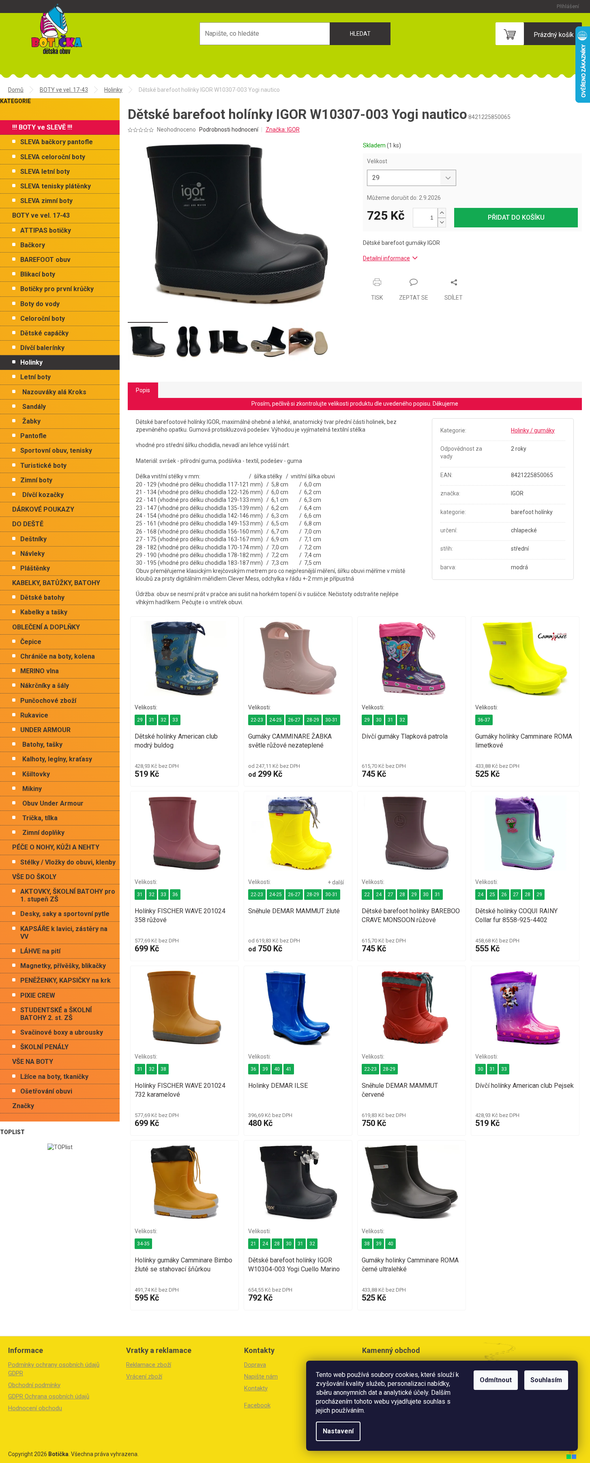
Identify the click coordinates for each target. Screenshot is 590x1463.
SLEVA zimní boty (46, 201)
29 (140, 720)
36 (175, 894)
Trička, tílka (40, 818)
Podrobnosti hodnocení (228, 129)
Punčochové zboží (48, 700)
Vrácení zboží (144, 1376)
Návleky (32, 554)
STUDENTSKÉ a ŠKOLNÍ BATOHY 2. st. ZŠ (56, 1014)
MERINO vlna (39, 671)
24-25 (275, 720)
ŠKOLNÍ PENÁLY (44, 1047)
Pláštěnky (35, 568)
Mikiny (32, 789)
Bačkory (32, 245)
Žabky (31, 421)
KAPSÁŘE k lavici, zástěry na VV (63, 932)
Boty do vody (40, 304)
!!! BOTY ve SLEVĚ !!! (42, 127)
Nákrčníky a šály (44, 685)
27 (390, 894)
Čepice (30, 642)
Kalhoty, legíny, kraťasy (57, 759)
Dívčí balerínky (42, 348)
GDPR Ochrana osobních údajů (48, 1396)
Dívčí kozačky (43, 495)
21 (253, 1244)
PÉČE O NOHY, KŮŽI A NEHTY (55, 847)
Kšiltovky (36, 774)
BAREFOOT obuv (45, 260)
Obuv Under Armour (53, 803)
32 (163, 720)
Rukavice (34, 715)
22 (367, 894)
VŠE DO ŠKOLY (34, 877)
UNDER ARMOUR (45, 730)
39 (265, 1069)
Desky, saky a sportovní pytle (64, 914)
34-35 (143, 1244)
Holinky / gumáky (533, 430)
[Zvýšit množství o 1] (442, 213)
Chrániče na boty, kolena (57, 656)
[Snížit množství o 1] (442, 222)
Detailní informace (386, 258)
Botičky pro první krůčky (57, 289)
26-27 (294, 720)
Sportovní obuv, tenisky (56, 450)
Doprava (255, 1364)
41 (289, 1069)
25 (492, 894)
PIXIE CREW (37, 995)
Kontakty (256, 1388)
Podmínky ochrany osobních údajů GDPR (53, 1369)
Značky (23, 1106)
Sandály (34, 407)
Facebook (257, 1405)
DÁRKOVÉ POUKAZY (43, 509)
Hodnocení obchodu (35, 1408)
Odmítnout (496, 1380)
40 (277, 1069)
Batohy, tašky (42, 744)
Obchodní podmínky (34, 1385)
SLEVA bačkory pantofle (56, 142)
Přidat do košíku (516, 217)
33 (175, 720)
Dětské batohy (42, 597)
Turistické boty (43, 465)
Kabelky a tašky (43, 612)
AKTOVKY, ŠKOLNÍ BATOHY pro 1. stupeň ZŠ (67, 895)
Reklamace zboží (148, 1364)
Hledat (360, 33)
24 (379, 894)
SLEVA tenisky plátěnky (55, 186)
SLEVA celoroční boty (52, 157)
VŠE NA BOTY (32, 1061)
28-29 (313, 720)
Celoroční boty (42, 318)
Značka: (283, 129)
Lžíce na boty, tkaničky (54, 1077)
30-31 (331, 720)
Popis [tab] (143, 390)
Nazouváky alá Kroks (54, 392)
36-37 (484, 720)
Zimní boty (36, 480)
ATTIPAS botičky (45, 230)
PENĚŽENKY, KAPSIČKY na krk (65, 980)
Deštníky (33, 539)
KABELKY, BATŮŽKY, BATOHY (56, 583)
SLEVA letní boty (45, 171)
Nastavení (338, 1431)
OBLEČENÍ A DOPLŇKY (46, 627)
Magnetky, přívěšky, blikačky (63, 966)
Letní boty (35, 377)
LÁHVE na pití (40, 951)
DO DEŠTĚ (27, 524)
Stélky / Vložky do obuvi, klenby (68, 862)
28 (402, 894)
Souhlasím (546, 1380)
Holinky (31, 362)
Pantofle (33, 436)
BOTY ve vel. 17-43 (41, 215)
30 (379, 720)
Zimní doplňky (43, 832)
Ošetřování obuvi (46, 1091)
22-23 (257, 720)
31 (151, 720)
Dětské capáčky (44, 333)
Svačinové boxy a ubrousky (61, 1032)
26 (504, 894)
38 (163, 1069)
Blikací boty (37, 274)
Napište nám (261, 1376)
